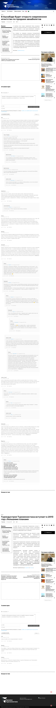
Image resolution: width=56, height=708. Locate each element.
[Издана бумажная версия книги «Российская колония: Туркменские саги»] (43, 81)
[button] (53, 11)
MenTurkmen (13, 180)
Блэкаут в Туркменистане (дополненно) (5, 36)
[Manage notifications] (51, 705)
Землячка (10, 207)
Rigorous (9, 461)
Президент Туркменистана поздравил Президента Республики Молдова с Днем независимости (50, 88)
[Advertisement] (20, 72)
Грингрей (16, 322)
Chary (14, 311)
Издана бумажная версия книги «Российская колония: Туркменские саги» (6, 43)
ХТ (2, 34)
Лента (2, 14)
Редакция (3, 21)
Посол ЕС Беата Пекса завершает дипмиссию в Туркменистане (6, 31)
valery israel (15, 353)
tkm (9, 136)
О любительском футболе (34, 59)
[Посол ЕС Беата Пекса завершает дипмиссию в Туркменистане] (48, 57)
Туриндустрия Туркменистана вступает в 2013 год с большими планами (10, 60)
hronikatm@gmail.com (28, 699)
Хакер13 (9, 264)
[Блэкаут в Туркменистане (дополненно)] (43, 76)
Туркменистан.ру (21, 50)
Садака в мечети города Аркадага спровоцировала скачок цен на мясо (6, 50)
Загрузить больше (48, 100)
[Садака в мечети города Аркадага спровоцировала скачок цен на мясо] (43, 95)
